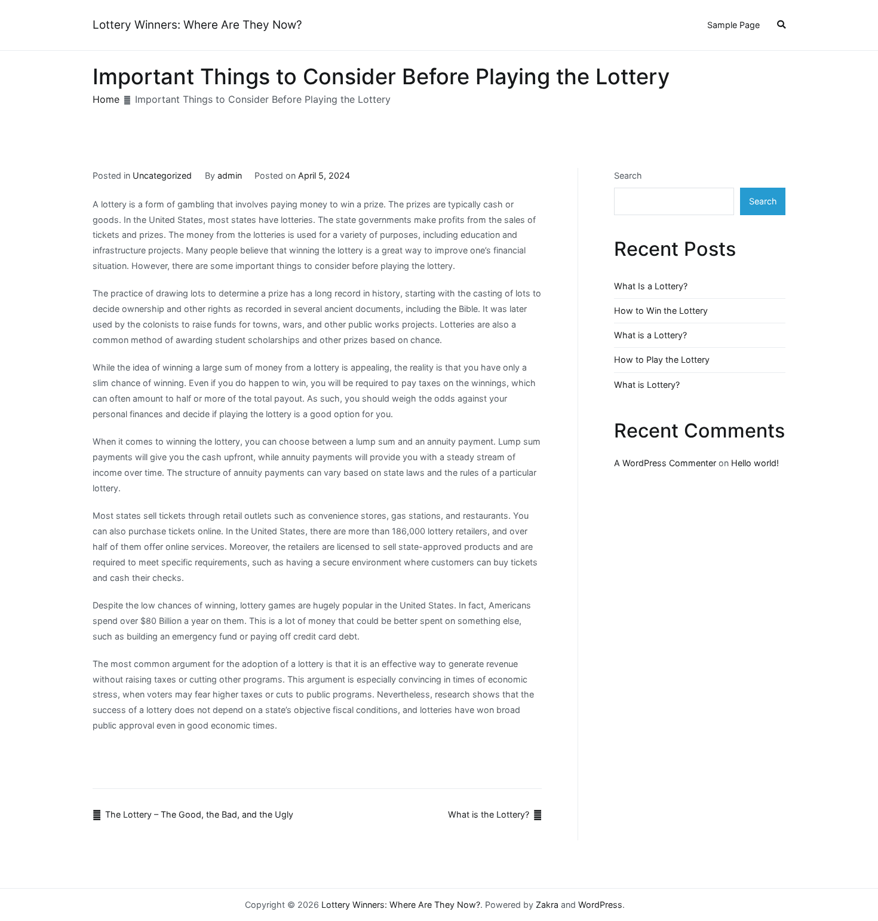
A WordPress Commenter (665, 463)
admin (229, 175)
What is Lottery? (647, 385)
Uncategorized (162, 175)
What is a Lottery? (650, 335)
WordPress (600, 904)
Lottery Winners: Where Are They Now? (197, 25)
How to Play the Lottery (662, 359)
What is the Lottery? (488, 814)
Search (628, 175)
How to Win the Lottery (661, 310)
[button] (781, 25)
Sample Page (733, 25)
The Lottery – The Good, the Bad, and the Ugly (199, 814)
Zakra (547, 904)
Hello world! (755, 463)
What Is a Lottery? (650, 286)
